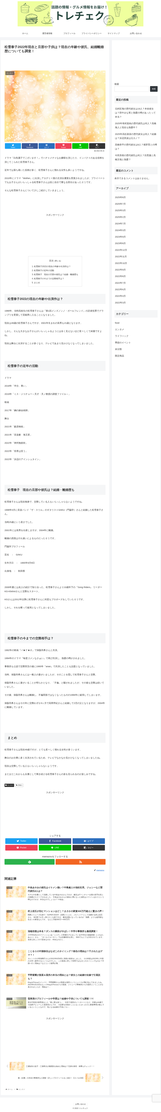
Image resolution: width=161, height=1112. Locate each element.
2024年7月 (120, 223)
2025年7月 (120, 204)
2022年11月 (121, 256)
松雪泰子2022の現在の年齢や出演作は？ (52, 266)
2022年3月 (120, 302)
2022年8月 (120, 276)
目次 (51, 260)
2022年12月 (121, 250)
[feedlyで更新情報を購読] (29, 862)
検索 (116, 84)
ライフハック (122, 336)
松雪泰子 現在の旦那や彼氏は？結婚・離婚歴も (56, 274)
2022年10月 (121, 263)
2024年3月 (120, 230)
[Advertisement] (55, 60)
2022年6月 (120, 289)
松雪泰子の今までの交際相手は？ (49, 278)
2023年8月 (120, 243)
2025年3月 (120, 210)
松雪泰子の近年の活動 (44, 270)
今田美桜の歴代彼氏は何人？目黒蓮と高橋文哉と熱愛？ (135, 157)
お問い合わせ (80, 1104)
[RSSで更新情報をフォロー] (81, 862)
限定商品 (119, 356)
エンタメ (10, 785)
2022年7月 (120, 283)
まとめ (37, 282)
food (117, 323)
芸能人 (20, 785)
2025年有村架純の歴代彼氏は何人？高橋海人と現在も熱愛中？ (135, 125)
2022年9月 (120, 270)
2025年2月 (120, 217)
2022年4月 (120, 296)
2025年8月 (120, 197)
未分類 (118, 349)
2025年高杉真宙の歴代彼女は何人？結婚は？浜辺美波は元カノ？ (135, 136)
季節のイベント (123, 342)
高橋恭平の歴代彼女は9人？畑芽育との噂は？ (136, 146)
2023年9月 (120, 237)
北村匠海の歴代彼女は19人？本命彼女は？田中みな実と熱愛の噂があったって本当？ (135, 112)
